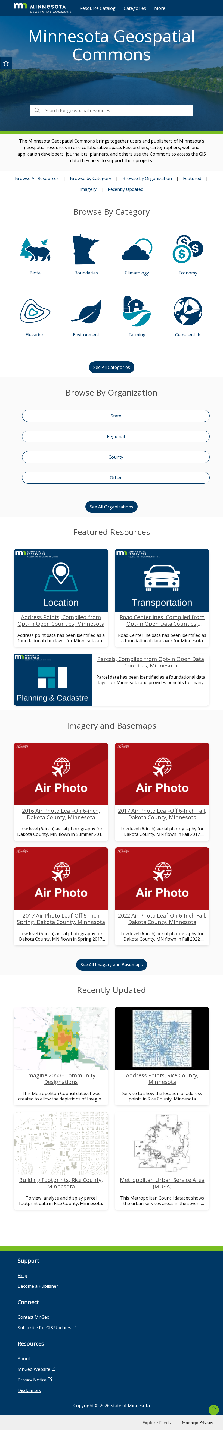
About (24, 1359)
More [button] (159, 8)
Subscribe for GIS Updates (45, 1328)
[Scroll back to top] (214, 1410)
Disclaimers (29, 1390)
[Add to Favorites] (6, 63)
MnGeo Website (34, 1369)
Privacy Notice (33, 1380)
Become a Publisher (38, 1286)
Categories (135, 8)
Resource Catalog (98, 8)
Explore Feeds (157, 1423)
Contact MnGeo (33, 1317)
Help (22, 1276)
